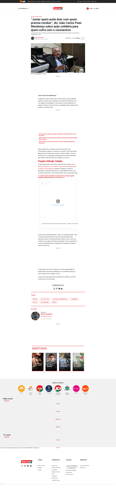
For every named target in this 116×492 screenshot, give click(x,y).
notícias (35, 299)
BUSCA (81, 1)
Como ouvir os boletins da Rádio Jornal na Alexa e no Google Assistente (72, 467)
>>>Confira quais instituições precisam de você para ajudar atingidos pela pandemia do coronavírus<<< (56, 176)
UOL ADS (58, 1)
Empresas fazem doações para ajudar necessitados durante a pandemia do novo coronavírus (57, 134)
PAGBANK (43, 1)
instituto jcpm (45, 299)
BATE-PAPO (88, 1)
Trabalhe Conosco (56, 480)
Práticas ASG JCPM (56, 467)
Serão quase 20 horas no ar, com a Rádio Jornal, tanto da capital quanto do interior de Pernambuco (57, 166)
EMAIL (95, 1)
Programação (69, 472)
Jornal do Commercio (84, 465)
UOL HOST (38, 1)
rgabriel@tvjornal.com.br (46, 316)
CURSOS (48, 1)
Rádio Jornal (82, 467)
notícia (54, 302)
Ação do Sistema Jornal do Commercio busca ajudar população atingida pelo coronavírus (57, 142)
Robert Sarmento (39, 37)
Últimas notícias (41, 465)
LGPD (53, 474)
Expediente (54, 476)
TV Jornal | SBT (59, 228)
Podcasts (40, 467)
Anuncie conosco (69, 474)
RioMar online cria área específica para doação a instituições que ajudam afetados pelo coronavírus (58, 138)
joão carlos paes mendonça (60, 299)
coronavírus (74, 299)
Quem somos (55, 465)
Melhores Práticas (56, 471)
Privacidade (54, 469)
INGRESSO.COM (31, 1)
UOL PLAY (53, 1)
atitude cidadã (45, 302)
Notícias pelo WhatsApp (71, 470)
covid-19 (35, 302)
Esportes (40, 469)
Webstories (39, 348)
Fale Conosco (55, 478)
